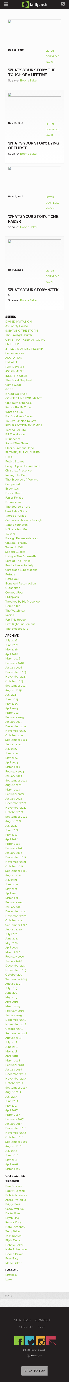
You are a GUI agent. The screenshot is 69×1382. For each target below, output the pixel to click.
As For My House (16, 326)
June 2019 (11, 992)
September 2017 (16, 1087)
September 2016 (16, 1141)
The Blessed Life (16, 628)
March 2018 (12, 1060)
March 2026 (12, 658)
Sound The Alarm (16, 443)
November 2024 (15, 730)
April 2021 (11, 893)
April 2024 (11, 762)
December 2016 (15, 1128)
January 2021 (13, 907)
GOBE (9, 389)
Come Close (13, 385)
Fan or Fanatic (14, 497)
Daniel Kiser (13, 1213)
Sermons (26, 1327)
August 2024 (13, 744)
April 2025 (11, 708)
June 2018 (11, 1047)
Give (41, 1327)
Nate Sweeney (15, 1227)
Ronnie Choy (13, 1222)
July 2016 (11, 1151)
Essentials (12, 488)
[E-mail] (51, 1340)
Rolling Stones (14, 461)
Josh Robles (13, 1236)
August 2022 (13, 821)
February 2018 (14, 1065)
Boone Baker (28, 80)
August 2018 (13, 1038)
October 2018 (14, 1029)
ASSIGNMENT (14, 371)
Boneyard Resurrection (20, 583)
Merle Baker (13, 1263)
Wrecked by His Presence (22, 601)
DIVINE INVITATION (18, 321)
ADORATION (13, 357)
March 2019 (12, 1006)
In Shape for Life (16, 529)
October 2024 (14, 735)
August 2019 (13, 983)
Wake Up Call (14, 547)
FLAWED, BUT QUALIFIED (22, 452)
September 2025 (16, 685)
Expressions (13, 502)
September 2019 (16, 979)
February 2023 (14, 794)
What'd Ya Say (14, 412)
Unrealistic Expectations (21, 570)
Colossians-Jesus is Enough (23, 520)
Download (52, 56)
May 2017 (11, 1105)
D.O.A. (9, 457)
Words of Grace (15, 515)
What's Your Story (17, 524)
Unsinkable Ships (16, 511)
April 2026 (11, 654)
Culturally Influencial (18, 403)
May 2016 (11, 1160)
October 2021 (14, 866)
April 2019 (11, 1001)
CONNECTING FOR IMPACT (23, 398)
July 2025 (11, 694)
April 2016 (11, 1164)
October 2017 (14, 1083)
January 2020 (13, 961)
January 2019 (13, 1015)
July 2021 (11, 880)
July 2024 (11, 749)
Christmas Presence (18, 470)
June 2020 (12, 938)
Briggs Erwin (13, 1204)
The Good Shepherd (18, 380)
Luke (8, 1279)
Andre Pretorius (15, 1200)
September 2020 (16, 925)
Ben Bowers (13, 1186)
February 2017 (14, 1119)
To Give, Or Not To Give (21, 421)
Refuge (10, 574)
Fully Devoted (14, 366)
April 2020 (11, 947)
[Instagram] (40, 1340)
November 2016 (15, 1132)
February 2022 (14, 848)
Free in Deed (13, 493)
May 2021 (11, 889)
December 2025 (15, 672)
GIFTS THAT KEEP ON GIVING (25, 339)
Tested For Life (15, 430)
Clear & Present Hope (19, 448)
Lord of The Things (18, 561)
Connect (43, 1320)
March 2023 (12, 789)
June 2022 (11, 830)
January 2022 (13, 852)
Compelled (12, 484)
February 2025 (14, 717)
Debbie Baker (14, 1245)
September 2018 (16, 1033)
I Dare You (12, 579)
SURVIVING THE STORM (21, 330)
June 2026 (12, 645)
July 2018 (11, 1042)
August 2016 (13, 1146)
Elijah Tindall (13, 1240)
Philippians (12, 597)
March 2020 (12, 952)
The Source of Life (18, 506)
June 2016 (11, 1155)
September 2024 (16, 740)
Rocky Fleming (15, 1191)
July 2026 (11, 640)
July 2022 (11, 825)
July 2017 (11, 1096)
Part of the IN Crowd (18, 407)
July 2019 (11, 988)
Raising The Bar (15, 475)
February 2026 (14, 663)
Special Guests (15, 552)
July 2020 (11, 934)
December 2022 (15, 803)
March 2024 (12, 767)
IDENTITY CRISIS (16, 375)
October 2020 (14, 920)
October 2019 (14, 974)
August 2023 (13, 785)
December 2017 (15, 1074)
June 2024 (12, 753)
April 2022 (11, 839)
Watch (50, 62)
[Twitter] (29, 1340)
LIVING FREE (13, 344)
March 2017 (12, 1114)
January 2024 (13, 776)
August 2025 (13, 690)
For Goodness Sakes (19, 416)
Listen (50, 51)
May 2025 (11, 703)
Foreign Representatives (21, 538)
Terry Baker (13, 1231)
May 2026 (11, 649)
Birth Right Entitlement (20, 624)
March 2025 (12, 712)
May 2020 (11, 943)
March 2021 (12, 898)
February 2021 (14, 902)
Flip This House (15, 619)
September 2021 (16, 871)
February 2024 (14, 771)
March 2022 (12, 843)
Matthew (11, 1275)
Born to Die (12, 606)
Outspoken (12, 588)
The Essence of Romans (21, 479)
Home (8, 1295)
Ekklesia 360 (34, 1355)
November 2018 (15, 1024)
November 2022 (15, 807)
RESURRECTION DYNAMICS (23, 425)
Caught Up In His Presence (22, 466)
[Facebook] (19, 1340)
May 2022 (11, 834)
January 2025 (13, 721)
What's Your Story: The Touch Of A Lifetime (31, 72)
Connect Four (14, 592)
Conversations (14, 353)
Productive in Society (19, 565)
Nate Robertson (16, 1249)
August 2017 (13, 1092)
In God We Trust (16, 394)
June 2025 (12, 699)
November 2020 (15, 916)
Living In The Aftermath (20, 556)
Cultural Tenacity (16, 542)
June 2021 (11, 884)
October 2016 (14, 1137)
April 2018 (11, 1056)
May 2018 (11, 1051)
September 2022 (16, 816)
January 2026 (13, 667)
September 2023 (16, 780)
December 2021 (15, 857)
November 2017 (15, 1078)
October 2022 (14, 812)
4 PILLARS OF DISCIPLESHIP (24, 348)
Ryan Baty (11, 1258)
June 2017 (11, 1101)
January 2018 (13, 1069)
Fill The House (15, 434)
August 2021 (13, 875)
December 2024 (15, 726)
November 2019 (15, 970)
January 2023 (13, 798)
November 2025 (15, 676)
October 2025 (14, 681)
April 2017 (11, 1110)
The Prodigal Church (18, 335)
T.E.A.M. (10, 533)
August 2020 (13, 929)
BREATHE (12, 362)
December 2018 (15, 1019)
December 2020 (15, 911)
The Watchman (15, 610)
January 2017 (13, 1123)
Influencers (12, 439)
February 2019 (14, 1010)
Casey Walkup (14, 1209)
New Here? (22, 1320)
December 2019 (15, 965)
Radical (10, 615)
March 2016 (12, 1169)
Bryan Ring (12, 1218)
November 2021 (15, 862)
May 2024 (11, 758)
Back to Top (34, 1371)
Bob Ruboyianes (16, 1195)
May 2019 (11, 997)
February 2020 (14, 956)
